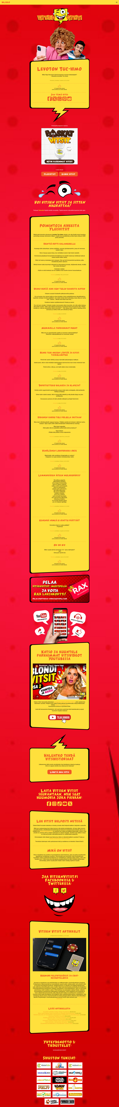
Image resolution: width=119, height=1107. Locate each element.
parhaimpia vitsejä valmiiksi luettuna (64, 702)
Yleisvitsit (50, 174)
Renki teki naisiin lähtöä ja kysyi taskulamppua (59, 353)
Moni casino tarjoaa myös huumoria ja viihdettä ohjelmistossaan (56, 1013)
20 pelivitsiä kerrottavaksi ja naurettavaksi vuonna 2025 (56, 1023)
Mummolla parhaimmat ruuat (59, 328)
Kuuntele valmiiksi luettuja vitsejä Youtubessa (56, 1012)
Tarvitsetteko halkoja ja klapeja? (59, 385)
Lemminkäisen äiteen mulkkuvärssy (59, 475)
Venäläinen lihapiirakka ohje (59, 450)
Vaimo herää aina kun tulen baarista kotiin (59, 288)
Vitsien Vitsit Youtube (61, 705)
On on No (59, 545)
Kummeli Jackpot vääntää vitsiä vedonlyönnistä (56, 1020)
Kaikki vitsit (68, 174)
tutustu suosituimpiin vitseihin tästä (59, 838)
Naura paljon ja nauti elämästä (56, 1019)
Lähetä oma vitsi (59, 772)
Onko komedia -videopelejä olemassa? (56, 1022)
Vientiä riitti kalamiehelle (59, 243)
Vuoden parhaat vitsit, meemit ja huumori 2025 (56, 1017)
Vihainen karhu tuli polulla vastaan (59, 417)
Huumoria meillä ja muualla (56, 1016)
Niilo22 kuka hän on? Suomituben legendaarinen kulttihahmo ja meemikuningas (56, 1014)
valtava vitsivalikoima (46, 831)
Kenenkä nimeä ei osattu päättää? (59, 520)
